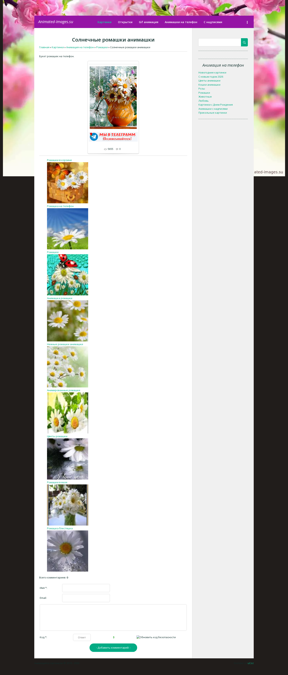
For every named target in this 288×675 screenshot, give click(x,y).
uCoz (251, 663)
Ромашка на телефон (60, 206)
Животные (205, 96)
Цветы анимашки (209, 80)
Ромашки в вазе (57, 482)
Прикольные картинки (212, 112)
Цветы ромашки (57, 436)
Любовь (203, 100)
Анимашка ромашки (59, 298)
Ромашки (53, 252)
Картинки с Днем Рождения (215, 104)
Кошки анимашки (209, 84)
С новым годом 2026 (210, 76)
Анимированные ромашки (63, 390)
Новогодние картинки (212, 72)
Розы (201, 88)
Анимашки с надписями (213, 108)
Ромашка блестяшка (60, 528)
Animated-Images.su (55, 21)
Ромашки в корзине (59, 160)
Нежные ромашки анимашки (65, 344)
